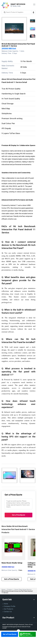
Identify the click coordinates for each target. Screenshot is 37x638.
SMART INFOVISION (17, 4)
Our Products (8, 609)
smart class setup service (22, 589)
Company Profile (9, 606)
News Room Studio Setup (12, 563)
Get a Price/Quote (9, 634)
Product (9, 589)
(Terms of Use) (28, 624)
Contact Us (8, 612)
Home (3, 589)
